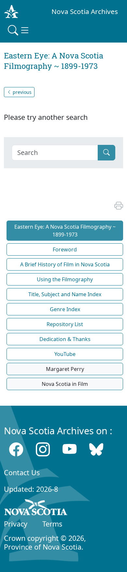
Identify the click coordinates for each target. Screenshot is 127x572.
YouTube (65, 354)
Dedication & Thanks (65, 339)
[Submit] (106, 152)
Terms (52, 523)
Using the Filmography (65, 279)
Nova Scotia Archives (84, 11)
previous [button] (21, 92)
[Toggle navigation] (19, 30)
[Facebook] (16, 449)
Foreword (65, 249)
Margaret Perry (65, 369)
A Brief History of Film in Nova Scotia (65, 264)
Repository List (65, 324)
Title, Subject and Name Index (64, 294)
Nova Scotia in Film (65, 384)
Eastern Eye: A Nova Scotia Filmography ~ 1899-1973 (65, 230)
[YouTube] (69, 449)
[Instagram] (43, 449)
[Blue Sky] (96, 449)
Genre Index (65, 309)
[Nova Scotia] (36, 508)
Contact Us (22, 472)
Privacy (15, 523)
